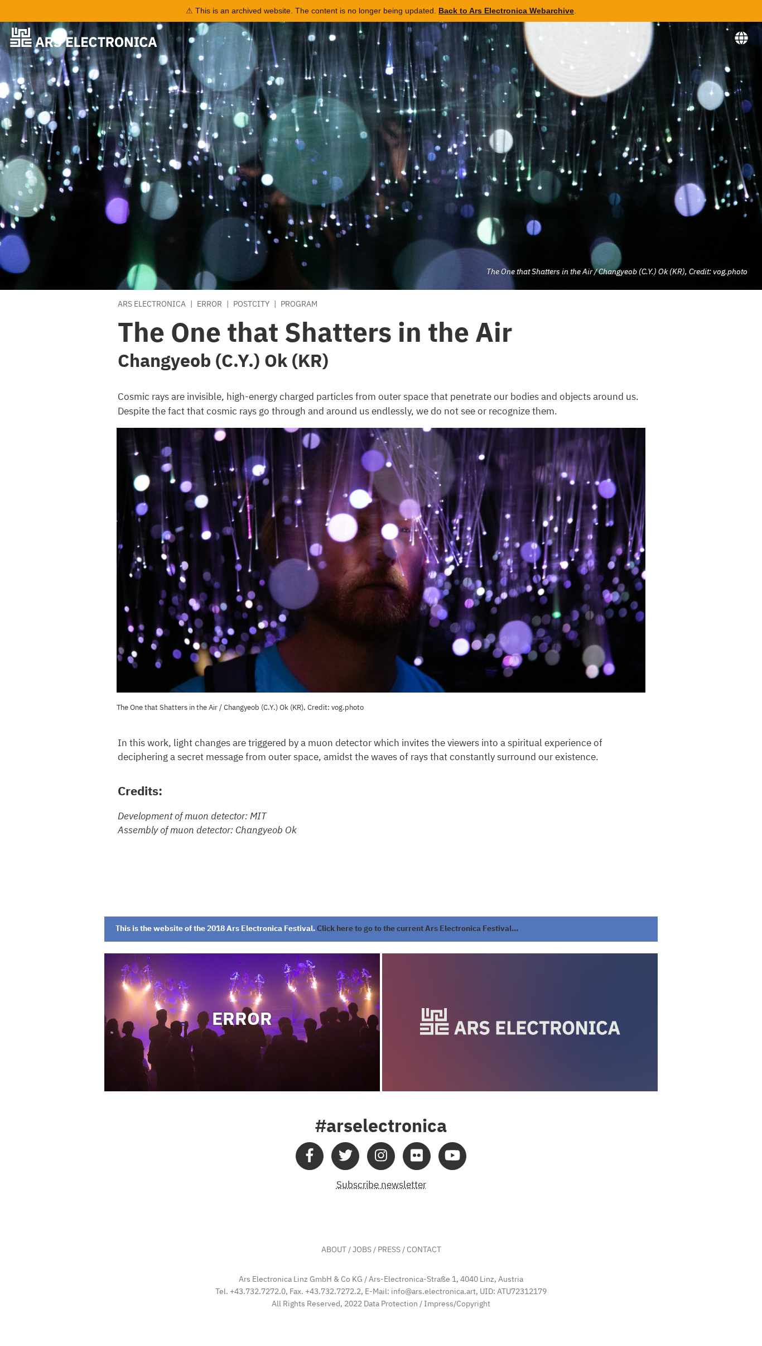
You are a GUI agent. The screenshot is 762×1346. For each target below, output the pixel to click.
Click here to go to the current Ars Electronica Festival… (418, 929)
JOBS (362, 1250)
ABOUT (333, 1250)
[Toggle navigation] (741, 38)
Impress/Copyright (457, 1304)
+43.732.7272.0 (258, 1292)
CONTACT (424, 1250)
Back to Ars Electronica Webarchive (506, 10)
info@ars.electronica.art (433, 1292)
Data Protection (391, 1304)
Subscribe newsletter (381, 1185)
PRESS (389, 1250)
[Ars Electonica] (92, 37)
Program (299, 304)
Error (209, 304)
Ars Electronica (152, 304)
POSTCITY (251, 304)
